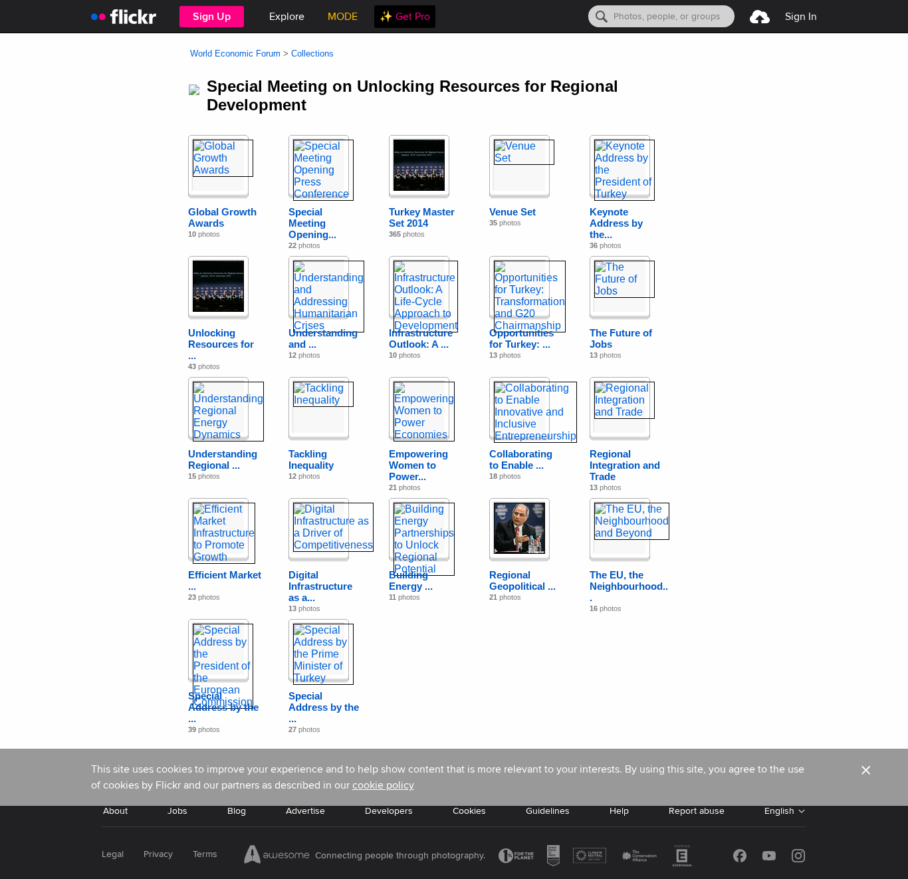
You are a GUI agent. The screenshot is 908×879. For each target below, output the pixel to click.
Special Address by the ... (223, 707)
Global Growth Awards (222, 217)
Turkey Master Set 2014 (422, 217)
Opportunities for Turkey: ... (521, 338)
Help (619, 810)
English (779, 810)
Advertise (305, 810)
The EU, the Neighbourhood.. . (629, 586)
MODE (343, 16)
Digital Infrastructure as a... (320, 586)
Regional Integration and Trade (625, 465)
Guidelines (548, 810)
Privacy (158, 854)
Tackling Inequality (311, 459)
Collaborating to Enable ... (520, 459)
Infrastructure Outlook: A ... (421, 338)
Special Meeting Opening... (312, 223)
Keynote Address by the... (616, 223)
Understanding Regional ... (222, 459)
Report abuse (697, 810)
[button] (865, 777)
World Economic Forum (235, 54)
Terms (205, 854)
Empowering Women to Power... (418, 465)
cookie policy (383, 785)
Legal (113, 854)
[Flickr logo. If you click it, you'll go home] (123, 16)
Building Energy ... (411, 580)
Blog (236, 810)
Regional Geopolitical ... (522, 580)
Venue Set (512, 211)
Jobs (177, 810)
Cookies (469, 810)
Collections (312, 54)
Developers (389, 810)
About (115, 810)
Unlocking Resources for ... (221, 344)
